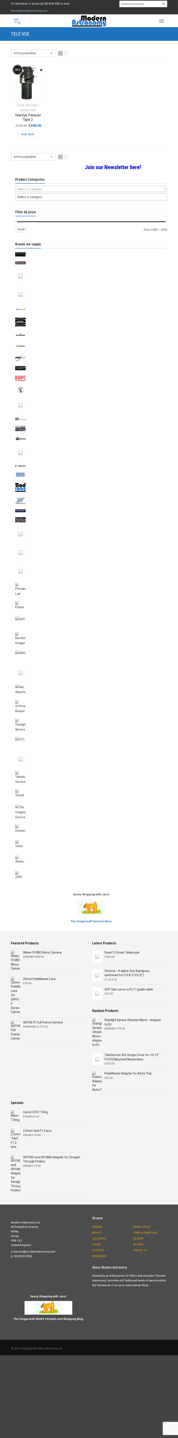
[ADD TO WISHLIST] (39, 68)
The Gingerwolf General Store (91, 921)
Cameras (97, 1226)
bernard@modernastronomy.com (29, 10)
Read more (28, 134)
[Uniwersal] (91, 824)
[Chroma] (91, 353)
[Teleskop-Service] (91, 770)
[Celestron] (91, 342)
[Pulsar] (91, 600)
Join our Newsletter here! (113, 167)
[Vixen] (91, 839)
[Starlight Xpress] (91, 718)
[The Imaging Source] (91, 804)
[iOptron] (91, 435)
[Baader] (91, 317)
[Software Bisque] (91, 699)
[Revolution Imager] (91, 631)
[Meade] (91, 445)
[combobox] (91, 189)
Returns (138, 1244)
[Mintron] (91, 472)
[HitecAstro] (91, 424)
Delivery (138, 1238)
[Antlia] (91, 268)
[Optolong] (91, 526)
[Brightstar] (91, 330)
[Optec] (91, 516)
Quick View (23, 94)
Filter (21, 229)
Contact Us (140, 1250)
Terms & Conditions (145, 1232)
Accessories (99, 1256)
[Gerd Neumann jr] (91, 397)
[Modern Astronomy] (91, 481)
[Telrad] (91, 788)
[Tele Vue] (91, 751)
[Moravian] (91, 497)
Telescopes (99, 1238)
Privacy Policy (141, 1226)
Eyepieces (98, 1250)
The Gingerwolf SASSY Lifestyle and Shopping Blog (48, 1319)
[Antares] (91, 260)
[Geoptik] (91, 374)
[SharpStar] (91, 665)
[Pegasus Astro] (91, 563)
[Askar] (91, 287)
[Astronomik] (91, 305)
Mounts (97, 1232)
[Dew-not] (91, 365)
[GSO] (91, 416)
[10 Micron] (91, 251)
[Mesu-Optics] (91, 463)
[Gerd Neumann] (91, 386)
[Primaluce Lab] (91, 582)
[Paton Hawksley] (91, 545)
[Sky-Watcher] (91, 684)
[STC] (91, 736)
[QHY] (91, 616)
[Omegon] (91, 508)
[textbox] (91, 189)
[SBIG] (91, 650)
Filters (96, 1244)
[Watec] (91, 855)
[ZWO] (91, 870)
